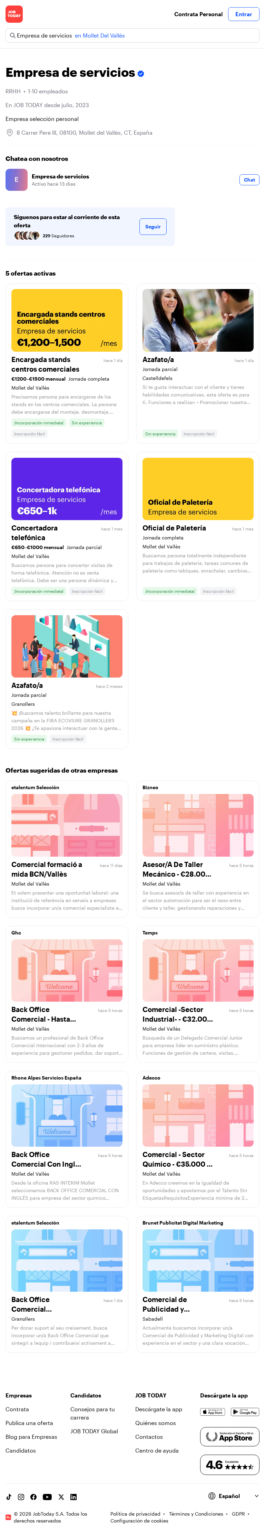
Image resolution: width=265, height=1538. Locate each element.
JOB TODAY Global (94, 1431)
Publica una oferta (29, 1423)
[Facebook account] (33, 1497)
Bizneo (150, 787)
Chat (249, 180)
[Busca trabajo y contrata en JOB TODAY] (14, 14)
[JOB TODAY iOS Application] (212, 1412)
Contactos (149, 1436)
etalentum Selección (35, 787)
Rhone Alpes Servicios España (46, 1078)
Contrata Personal (198, 14)
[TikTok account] (9, 1497)
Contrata (17, 1409)
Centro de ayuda (157, 1450)
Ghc (16, 933)
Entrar (243, 14)
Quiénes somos (155, 1423)
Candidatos (21, 1450)
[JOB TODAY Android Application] (245, 1412)
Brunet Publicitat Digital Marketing (183, 1223)
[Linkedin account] (73, 1497)
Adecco (151, 1078)
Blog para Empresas (31, 1436)
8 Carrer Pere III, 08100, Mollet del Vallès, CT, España (85, 132)
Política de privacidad (135, 1514)
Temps (150, 933)
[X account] (61, 1497)
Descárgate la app (158, 1409)
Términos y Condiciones (196, 1514)
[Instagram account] (21, 1497)
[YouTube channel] (47, 1497)
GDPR (238, 1514)
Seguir (153, 226)
